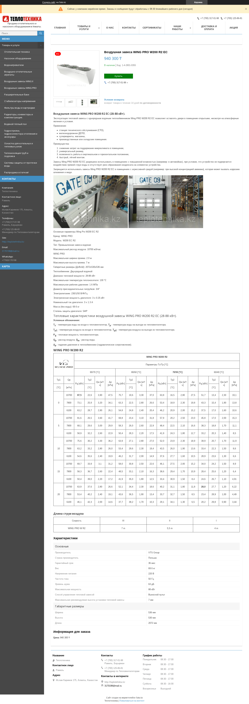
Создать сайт (48, 2)
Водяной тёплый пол (15, 124)
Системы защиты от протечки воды (20, 164)
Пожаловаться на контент (131, 701)
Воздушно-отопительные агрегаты (18, 73)
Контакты (129, 27)
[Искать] (40, 33)
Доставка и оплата (209, 28)
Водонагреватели (14, 65)
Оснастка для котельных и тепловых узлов (18, 145)
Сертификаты (152, 27)
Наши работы (177, 28)
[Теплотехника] (22, 19)
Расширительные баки (16, 94)
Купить (118, 76)
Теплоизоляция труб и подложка (16, 155)
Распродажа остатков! (16, 172)
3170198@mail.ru (10, 250)
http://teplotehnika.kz (13, 241)
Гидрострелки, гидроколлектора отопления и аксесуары (20, 133)
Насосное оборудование (17, 58)
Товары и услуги (10, 45)
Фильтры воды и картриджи (19, 107)
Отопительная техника (17, 51)
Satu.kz (139, 698)
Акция (234, 27)
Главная (60, 27)
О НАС (110, 27)
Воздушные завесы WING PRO (20, 87)
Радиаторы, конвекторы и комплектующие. (18, 116)
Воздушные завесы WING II (18, 81)
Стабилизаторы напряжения (19, 101)
